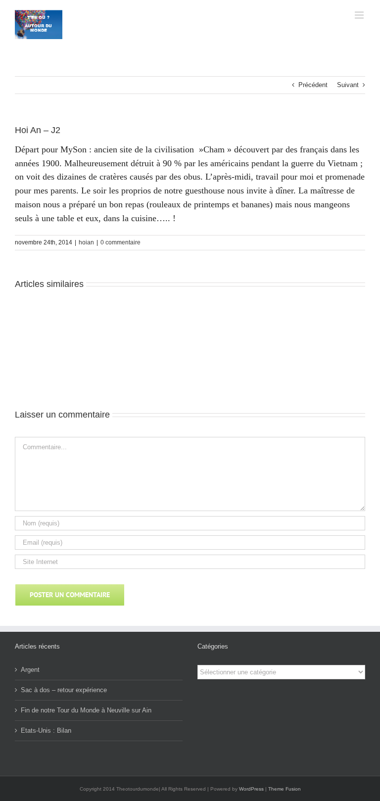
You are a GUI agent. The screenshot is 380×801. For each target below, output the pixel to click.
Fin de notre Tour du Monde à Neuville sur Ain (86, 710)
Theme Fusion (284, 789)
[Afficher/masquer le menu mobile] (360, 15)
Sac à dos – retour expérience (64, 690)
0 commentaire (120, 242)
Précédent (313, 85)
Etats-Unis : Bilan (46, 730)
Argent (30, 669)
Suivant (348, 85)
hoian (86, 242)
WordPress (251, 789)
